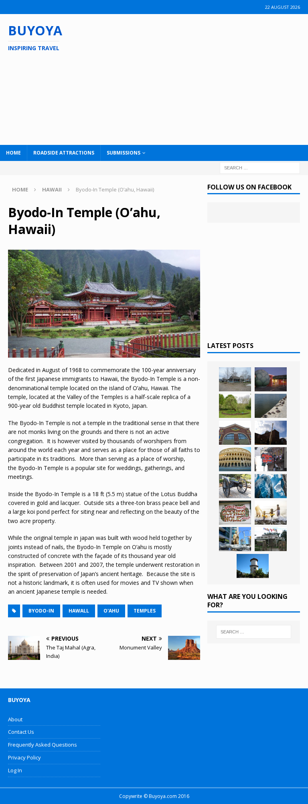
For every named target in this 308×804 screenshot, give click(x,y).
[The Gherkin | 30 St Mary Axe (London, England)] (271, 486)
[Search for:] (260, 167)
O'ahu (111, 610)
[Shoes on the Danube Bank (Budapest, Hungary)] (271, 406)
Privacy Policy (24, 757)
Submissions (123, 152)
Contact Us (21, 731)
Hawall (79, 610)
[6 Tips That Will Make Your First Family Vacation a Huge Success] (271, 513)
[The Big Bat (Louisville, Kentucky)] (271, 433)
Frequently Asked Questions (42, 744)
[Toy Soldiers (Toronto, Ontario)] (235, 539)
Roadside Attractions (63, 152)
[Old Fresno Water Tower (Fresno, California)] (253, 566)
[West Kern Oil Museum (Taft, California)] (235, 379)
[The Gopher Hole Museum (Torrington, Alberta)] (235, 513)
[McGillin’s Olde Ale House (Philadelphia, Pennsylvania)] (271, 459)
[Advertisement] (200, 78)
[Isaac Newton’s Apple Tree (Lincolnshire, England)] (235, 406)
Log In (15, 770)
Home (13, 152)
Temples (145, 610)
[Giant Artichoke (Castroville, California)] (271, 379)
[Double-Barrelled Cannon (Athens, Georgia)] (235, 486)
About (15, 719)
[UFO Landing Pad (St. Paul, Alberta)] (271, 539)
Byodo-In (41, 610)
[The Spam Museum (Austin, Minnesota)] (235, 433)
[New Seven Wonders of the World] (235, 459)
